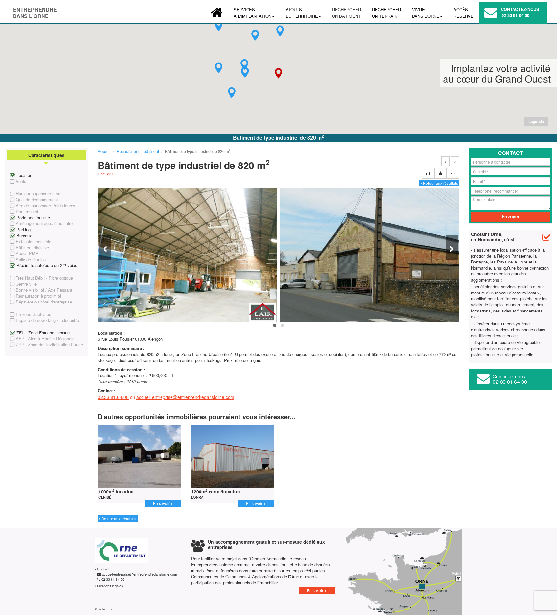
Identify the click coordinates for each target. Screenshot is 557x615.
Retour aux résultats (440, 183)
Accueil (104, 151)
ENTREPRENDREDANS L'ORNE (35, 11)
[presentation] (105, 247)
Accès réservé (464, 12)
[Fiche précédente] (445, 161)
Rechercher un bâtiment (346, 12)
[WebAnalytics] (131, 608)
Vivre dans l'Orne (425, 12)
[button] (218, 67)
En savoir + (163, 503)
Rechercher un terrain (386, 12)
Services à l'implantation (252, 12)
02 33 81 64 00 (515, 15)
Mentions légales (109, 585)
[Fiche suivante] (455, 161)
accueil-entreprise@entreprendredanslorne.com (185, 397)
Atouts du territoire (302, 12)
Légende (536, 121)
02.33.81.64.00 (113, 397)
